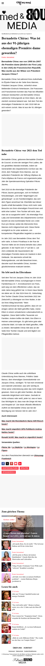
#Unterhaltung (10, 468)
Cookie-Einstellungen (30, 651)
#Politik (24, 468)
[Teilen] (11, 463)
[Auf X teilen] (7, 463)
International (10, 57)
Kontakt (28, 648)
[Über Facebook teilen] (3, 463)
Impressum (12, 651)
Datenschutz (19, 651)
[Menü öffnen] (3, 3)
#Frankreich (9, 472)
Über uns (17, 648)
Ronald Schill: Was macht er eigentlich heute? (22, 437)
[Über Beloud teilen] (19, 463)
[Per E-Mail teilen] (15, 463)
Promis (4, 57)
